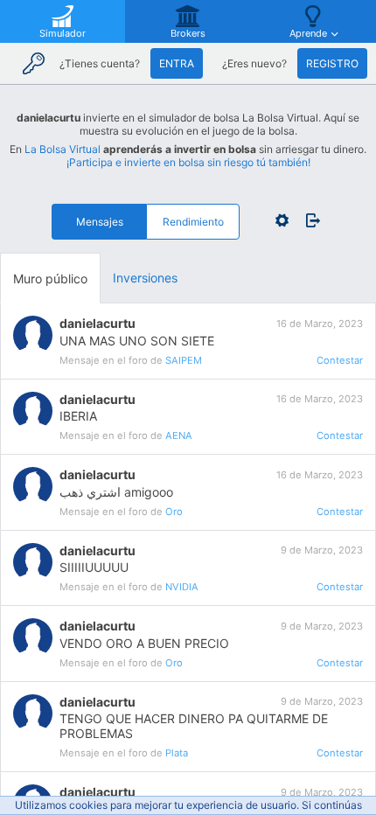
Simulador (62, 33)
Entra (176, 63)
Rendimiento (193, 221)
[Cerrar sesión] (309, 220)
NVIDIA (181, 587)
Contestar (340, 360)
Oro (174, 511)
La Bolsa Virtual (62, 149)
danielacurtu (97, 323)
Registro (332, 63)
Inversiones (145, 277)
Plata (176, 753)
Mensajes (99, 221)
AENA (178, 435)
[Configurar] (282, 220)
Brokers (188, 33)
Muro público (50, 278)
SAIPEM (183, 360)
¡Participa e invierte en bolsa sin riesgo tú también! (188, 162)
